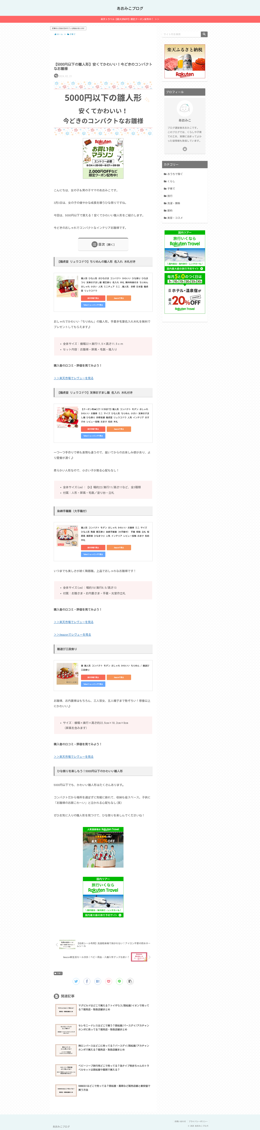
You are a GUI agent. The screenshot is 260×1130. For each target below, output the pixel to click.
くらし (171, 181)
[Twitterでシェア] (76, 981)
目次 (101, 244)
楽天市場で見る (93, 298)
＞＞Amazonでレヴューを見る (72, 634)
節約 (170, 210)
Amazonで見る (119, 298)
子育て (59, 973)
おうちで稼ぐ (175, 174)
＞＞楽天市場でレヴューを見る (74, 378)
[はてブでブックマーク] (97, 981)
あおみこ (185, 120)
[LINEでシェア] (119, 981)
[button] (130, 981)
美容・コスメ (175, 218)
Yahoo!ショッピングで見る (93, 305)
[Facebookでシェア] (87, 981)
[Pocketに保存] (108, 981)
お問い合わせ (180, 1121)
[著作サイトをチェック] (185, 149)
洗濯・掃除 (173, 203)
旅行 (170, 196)
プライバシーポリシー (198, 1121)
